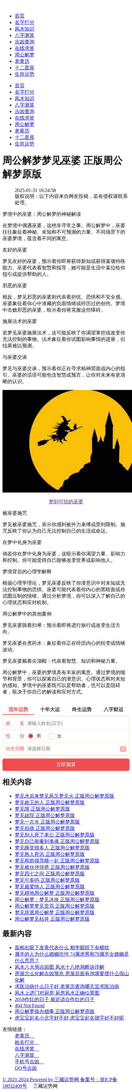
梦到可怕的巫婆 (66, 501)
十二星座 (24, 67)
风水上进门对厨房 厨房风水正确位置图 (57, 993)
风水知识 (24, 28)
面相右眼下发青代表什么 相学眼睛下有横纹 (62, 947)
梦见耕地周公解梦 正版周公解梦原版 (55, 893)
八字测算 (24, 35)
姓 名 (15, 723)
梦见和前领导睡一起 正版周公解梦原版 (57, 860)
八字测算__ (27, 1055)
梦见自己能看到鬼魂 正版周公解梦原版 (57, 841)
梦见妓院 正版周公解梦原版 (45, 815)
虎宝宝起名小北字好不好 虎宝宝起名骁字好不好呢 (69, 1017)
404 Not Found (30, 1005)
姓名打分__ (27, 1042)
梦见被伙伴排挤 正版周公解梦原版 (52, 867)
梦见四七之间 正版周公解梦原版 (50, 873)
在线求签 (24, 48)
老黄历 (22, 61)
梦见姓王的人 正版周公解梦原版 (50, 802)
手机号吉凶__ (29, 1061)
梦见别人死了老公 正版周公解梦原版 (55, 834)
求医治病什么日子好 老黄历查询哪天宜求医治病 (67, 986)
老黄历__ (24, 1035)
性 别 (15, 736)
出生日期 (15, 748)
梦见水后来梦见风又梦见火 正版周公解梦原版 (64, 796)
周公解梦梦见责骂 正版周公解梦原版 (55, 906)
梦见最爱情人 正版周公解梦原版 (50, 886)
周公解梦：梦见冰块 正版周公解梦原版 (57, 899)
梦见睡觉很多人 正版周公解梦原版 (52, 847)
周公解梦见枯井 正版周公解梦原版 (52, 919)
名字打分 (24, 22)
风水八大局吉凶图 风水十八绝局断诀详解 (59, 967)
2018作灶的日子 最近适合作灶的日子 (55, 999)
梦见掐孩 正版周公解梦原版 (45, 828)
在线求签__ (27, 1048)
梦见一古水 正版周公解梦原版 (47, 821)
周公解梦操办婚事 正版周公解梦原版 (55, 1011)
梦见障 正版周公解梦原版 (42, 809)
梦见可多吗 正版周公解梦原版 (47, 880)
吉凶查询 (24, 41)
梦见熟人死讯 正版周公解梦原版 (50, 854)
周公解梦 (24, 54)
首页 (20, 15)
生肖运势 (24, 74)
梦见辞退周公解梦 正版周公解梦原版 (55, 912)
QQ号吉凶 (26, 1068)
